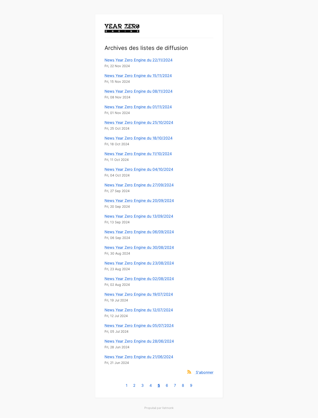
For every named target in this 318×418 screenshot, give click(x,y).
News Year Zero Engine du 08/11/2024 (139, 91)
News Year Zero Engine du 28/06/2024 (139, 341)
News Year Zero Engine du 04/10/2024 (139, 169)
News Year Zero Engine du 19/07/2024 (139, 294)
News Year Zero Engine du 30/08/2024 (139, 247)
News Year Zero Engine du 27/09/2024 (139, 185)
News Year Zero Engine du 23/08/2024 (139, 263)
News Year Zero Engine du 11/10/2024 (138, 153)
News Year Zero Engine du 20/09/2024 (139, 200)
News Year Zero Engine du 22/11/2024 (139, 60)
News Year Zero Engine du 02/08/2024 (139, 278)
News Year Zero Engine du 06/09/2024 (139, 231)
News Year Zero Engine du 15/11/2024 (138, 75)
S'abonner (204, 372)
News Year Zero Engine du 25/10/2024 (139, 122)
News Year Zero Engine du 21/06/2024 (139, 356)
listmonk (168, 408)
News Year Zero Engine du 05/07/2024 (139, 325)
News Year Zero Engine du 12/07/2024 (139, 309)
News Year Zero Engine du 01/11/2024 (138, 106)
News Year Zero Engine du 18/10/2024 (139, 138)
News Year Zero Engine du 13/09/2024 (139, 216)
